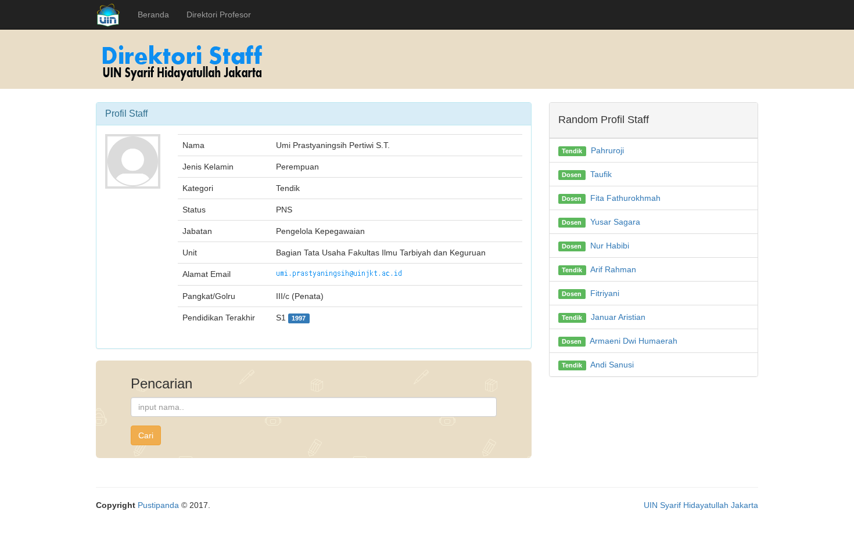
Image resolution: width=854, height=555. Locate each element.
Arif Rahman (613, 269)
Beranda (153, 14)
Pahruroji (607, 150)
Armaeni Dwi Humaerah (633, 340)
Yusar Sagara (615, 221)
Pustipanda (158, 505)
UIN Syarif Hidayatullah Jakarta (701, 505)
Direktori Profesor (218, 14)
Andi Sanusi (612, 364)
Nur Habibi (609, 245)
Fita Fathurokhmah (625, 198)
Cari (145, 435)
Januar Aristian (618, 317)
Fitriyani (604, 293)
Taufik (601, 174)
